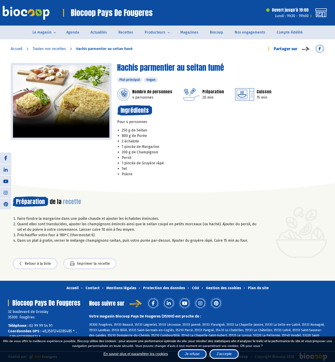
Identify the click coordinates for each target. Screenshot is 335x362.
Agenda (72, 32)
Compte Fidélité (290, 32)
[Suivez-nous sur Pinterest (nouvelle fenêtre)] (5, 204)
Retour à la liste (38, 263)
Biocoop (216, 32)
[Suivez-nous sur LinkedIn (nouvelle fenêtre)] (5, 169)
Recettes (125, 32)
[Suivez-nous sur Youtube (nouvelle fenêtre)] (5, 181)
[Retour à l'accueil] (26, 13)
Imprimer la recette (93, 263)
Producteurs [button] (154, 32)
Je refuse (192, 354)
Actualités (98, 32)
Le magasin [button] (42, 32)
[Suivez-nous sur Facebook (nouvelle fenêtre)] (5, 158)
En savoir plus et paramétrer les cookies (135, 354)
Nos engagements (249, 32)
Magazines (189, 32)
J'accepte (224, 354)
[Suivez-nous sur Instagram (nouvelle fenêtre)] (5, 192)
